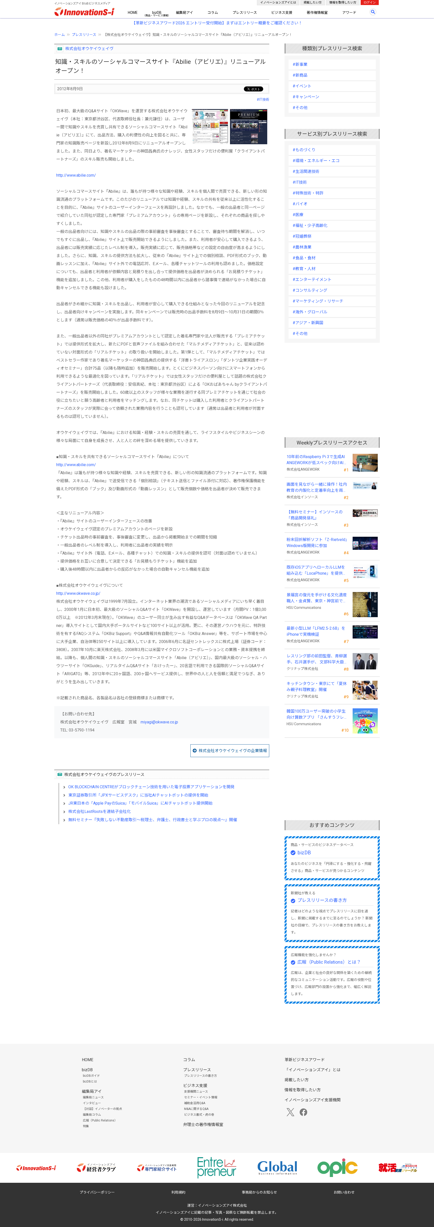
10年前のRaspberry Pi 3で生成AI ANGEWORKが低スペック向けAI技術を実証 (318, 460)
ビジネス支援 (281, 13)
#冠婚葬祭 (302, 236)
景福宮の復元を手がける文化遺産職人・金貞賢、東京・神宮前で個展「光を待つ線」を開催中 (317, 598)
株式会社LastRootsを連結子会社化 (99, 811)
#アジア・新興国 (308, 322)
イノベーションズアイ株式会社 (222, 1205)
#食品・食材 (304, 258)
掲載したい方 (313, 2)
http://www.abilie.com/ (76, 175)
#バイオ (300, 204)
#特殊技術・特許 (308, 193)
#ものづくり (304, 150)
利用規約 (178, 1192)
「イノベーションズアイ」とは (313, 1069)
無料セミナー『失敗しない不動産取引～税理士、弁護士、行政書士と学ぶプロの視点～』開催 (152, 819)
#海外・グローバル (310, 312)
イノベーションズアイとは (278, 2)
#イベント (302, 86)
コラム (212, 13)
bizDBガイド (91, 1075)
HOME (133, 13)
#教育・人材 (304, 268)
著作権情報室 (317, 13)
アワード (349, 13)
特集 (86, 1126)
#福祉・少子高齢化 (310, 225)
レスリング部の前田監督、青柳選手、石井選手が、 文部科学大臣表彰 (317, 659)
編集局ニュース (93, 1097)
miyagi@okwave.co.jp (159, 722)
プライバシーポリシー (97, 1192)
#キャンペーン (306, 96)
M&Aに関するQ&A (196, 1109)
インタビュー (92, 1103)
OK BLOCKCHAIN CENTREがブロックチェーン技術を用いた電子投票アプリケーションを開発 (151, 786)
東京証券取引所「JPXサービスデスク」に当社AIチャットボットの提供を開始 (138, 795)
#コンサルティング (310, 290)
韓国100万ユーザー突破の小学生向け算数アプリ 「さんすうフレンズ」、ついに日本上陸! (317, 714)
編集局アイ (184, 13)
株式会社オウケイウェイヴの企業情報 (233, 750)
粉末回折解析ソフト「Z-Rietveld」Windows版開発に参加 (317, 542)
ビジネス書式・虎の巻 (199, 1114)
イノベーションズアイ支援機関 (313, 1100)
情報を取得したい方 (342, 2)
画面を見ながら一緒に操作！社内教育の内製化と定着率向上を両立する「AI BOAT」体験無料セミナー (317, 488)
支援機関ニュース (196, 1091)
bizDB (156, 13)
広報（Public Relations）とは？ (329, 962)
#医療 (298, 214)
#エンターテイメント (312, 279)
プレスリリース (245, 13)
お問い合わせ (344, 1192)
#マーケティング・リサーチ (318, 301)
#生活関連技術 (306, 171)
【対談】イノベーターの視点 (102, 1109)
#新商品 (300, 75)
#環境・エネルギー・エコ (316, 160)
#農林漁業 (302, 247)
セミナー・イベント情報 (200, 1097)
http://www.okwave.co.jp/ (78, 593)
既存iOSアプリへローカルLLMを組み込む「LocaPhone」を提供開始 (317, 570)
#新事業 (300, 64)
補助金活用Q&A (194, 1103)
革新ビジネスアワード (305, 1059)
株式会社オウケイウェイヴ (89, 48)
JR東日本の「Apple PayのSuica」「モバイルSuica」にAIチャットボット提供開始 (140, 803)
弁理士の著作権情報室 (203, 1124)
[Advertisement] (161, 871)
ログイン (370, 2)
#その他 (300, 107)
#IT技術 (263, 99)
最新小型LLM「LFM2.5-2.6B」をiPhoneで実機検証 (316, 631)
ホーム (59, 35)
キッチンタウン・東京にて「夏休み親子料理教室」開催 (317, 686)
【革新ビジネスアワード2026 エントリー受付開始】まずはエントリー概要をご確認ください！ (217, 23)
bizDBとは (90, 1081)
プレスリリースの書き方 (322, 900)
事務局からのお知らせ (259, 1192)
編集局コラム (92, 1114)
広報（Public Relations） (100, 1120)
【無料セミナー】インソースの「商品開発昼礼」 (315, 515)
